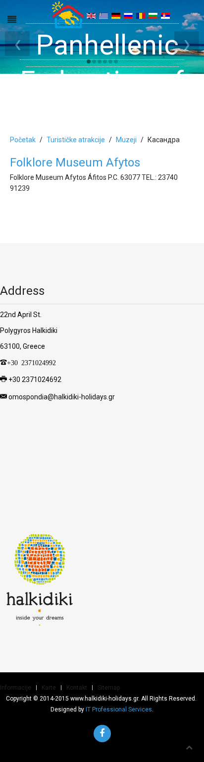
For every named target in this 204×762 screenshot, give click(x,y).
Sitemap (109, 687)
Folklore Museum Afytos (75, 162)
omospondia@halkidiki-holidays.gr (61, 397)
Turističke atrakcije (76, 140)
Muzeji (126, 140)
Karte (49, 687)
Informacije (15, 687)
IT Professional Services (119, 709)
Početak (23, 140)
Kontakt (76, 687)
